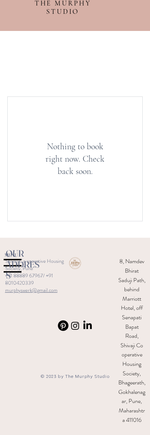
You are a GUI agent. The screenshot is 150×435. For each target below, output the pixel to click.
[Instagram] (75, 325)
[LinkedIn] (87, 325)
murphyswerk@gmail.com (31, 290)
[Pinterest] (63, 325)
